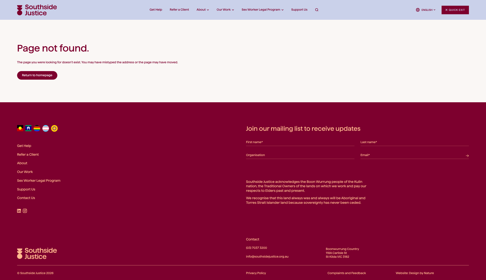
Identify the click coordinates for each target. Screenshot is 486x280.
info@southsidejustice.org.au (267, 256)
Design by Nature (421, 273)
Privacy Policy (256, 273)
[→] (466, 155)
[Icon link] (317, 9)
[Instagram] (25, 211)
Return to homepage (37, 75)
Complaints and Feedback (346, 273)
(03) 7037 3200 (256, 248)
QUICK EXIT (457, 9)
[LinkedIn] (19, 211)
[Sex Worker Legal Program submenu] (283, 9)
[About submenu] (208, 9)
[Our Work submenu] (233, 9)
